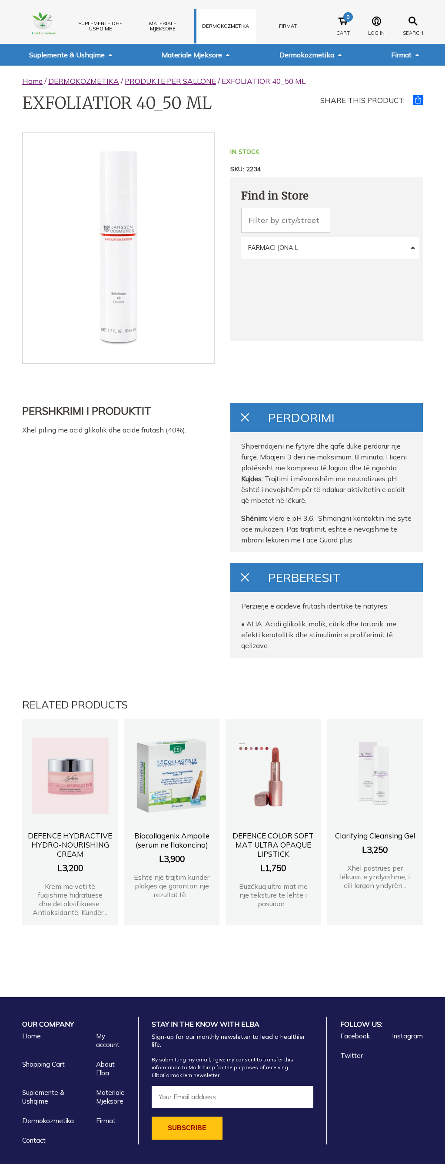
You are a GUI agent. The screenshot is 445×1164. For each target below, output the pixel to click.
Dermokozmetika (306, 54)
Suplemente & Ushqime (67, 54)
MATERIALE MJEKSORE (162, 26)
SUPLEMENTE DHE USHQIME (100, 26)
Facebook (355, 1036)
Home (32, 81)
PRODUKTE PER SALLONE (170, 81)
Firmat (288, 26)
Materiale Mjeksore (192, 54)
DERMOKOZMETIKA (225, 26)
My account (108, 1040)
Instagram (407, 1036)
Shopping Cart (43, 1064)
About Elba (105, 1068)
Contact (34, 1140)
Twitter (351, 1055)
